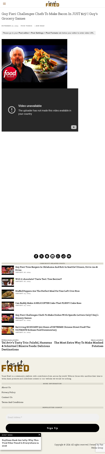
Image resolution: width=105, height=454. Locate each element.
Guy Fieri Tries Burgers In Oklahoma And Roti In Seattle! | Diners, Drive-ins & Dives (56, 268)
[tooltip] (36, 256)
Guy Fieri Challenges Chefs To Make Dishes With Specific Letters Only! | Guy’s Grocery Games (56, 316)
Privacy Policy (8, 392)
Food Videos (26, 26)
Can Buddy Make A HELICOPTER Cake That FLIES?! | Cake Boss (48, 303)
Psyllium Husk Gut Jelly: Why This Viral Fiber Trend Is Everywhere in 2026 (20, 443)
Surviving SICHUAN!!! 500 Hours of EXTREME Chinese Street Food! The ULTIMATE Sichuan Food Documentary (52, 328)
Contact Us (7, 397)
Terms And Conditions (12, 402)
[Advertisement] (52, 154)
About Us (6, 387)
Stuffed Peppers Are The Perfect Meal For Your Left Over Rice (47, 291)
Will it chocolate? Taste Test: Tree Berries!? (38, 279)
